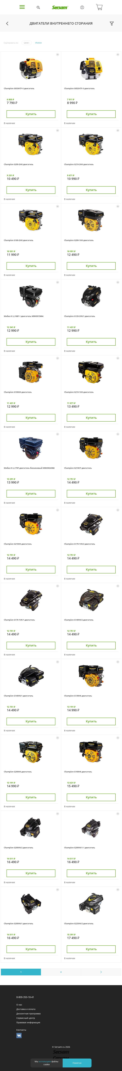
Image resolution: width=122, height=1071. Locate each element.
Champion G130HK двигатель (78, 695)
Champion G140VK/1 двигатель (18, 695)
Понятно (77, 1063)
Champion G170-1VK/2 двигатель (79, 544)
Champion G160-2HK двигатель (18, 240)
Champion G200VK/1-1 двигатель (79, 847)
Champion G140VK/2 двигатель (78, 619)
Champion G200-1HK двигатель (79, 240)
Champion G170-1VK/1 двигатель (19, 619)
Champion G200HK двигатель (18, 771)
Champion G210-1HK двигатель (79, 392)
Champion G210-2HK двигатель (79, 164)
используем (45, 1061)
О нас (19, 1004)
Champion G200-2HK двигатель (18, 164)
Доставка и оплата (25, 1009)
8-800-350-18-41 (25, 997)
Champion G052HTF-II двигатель (79, 88)
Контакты (21, 1029)
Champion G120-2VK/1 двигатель (79, 316)
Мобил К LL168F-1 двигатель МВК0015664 (23, 316)
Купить (31, 114)
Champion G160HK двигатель (78, 771)
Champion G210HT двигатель (78, 468)
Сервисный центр (25, 1018)
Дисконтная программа (28, 1013)
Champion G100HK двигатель (18, 392)
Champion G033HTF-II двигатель (19, 88)
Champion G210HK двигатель (18, 544)
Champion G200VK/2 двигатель (18, 847)
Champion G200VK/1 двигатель (18, 923)
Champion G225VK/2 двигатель (78, 923)
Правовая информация (28, 1022)
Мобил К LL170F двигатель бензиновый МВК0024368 (29, 468)
